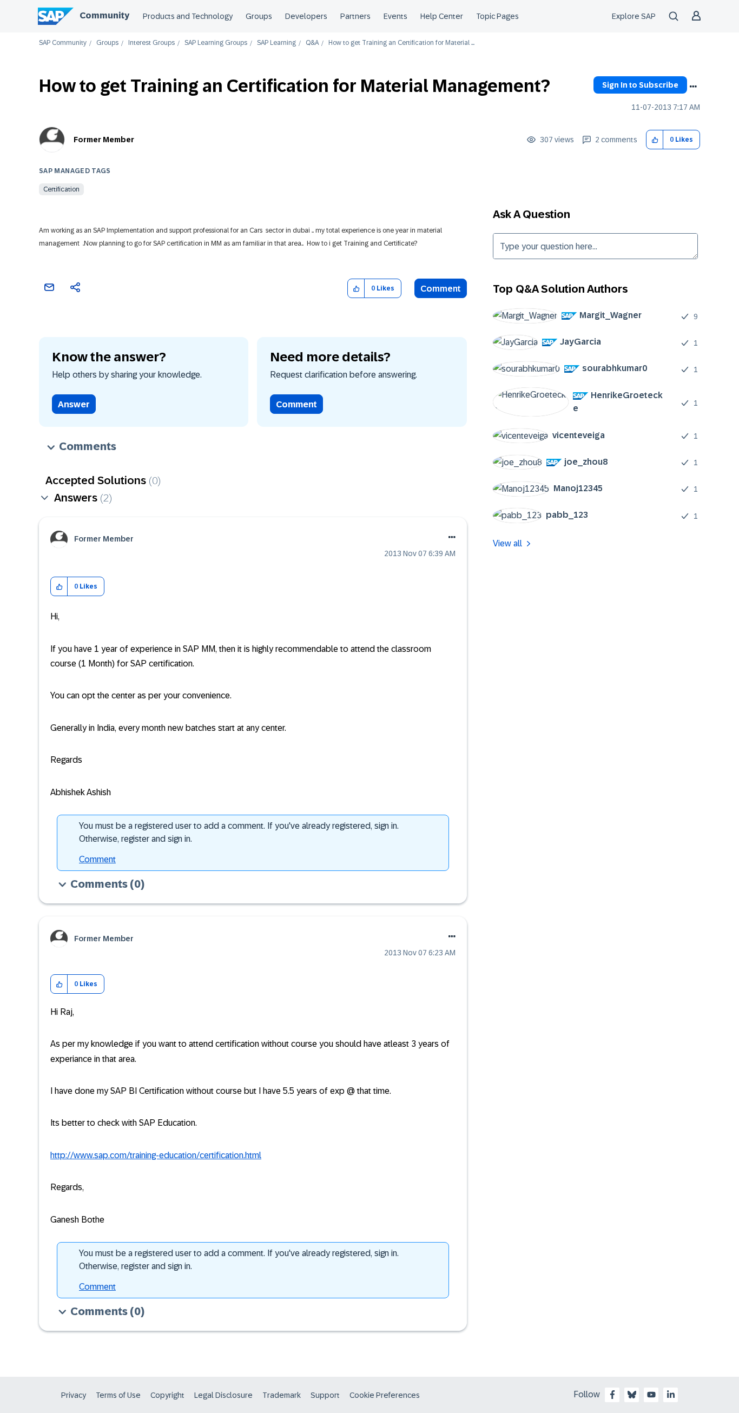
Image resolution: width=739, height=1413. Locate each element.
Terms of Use (118, 1395)
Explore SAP (634, 16)
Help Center (441, 16)
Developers (306, 16)
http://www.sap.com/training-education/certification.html (155, 1155)
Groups (259, 16)
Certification (61, 189)
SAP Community (63, 43)
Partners (355, 16)
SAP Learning (276, 43)
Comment (440, 288)
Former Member (104, 139)
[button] (654, 139)
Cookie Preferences (384, 1395)
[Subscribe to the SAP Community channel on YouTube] (651, 1394)
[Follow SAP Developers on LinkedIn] (671, 1394)
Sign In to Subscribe (640, 85)
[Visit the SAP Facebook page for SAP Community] (612, 1394)
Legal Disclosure (223, 1395)
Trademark (281, 1395)
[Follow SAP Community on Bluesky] (632, 1394)
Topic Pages (497, 16)
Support (325, 1395)
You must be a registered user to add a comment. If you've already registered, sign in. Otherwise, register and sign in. (239, 832)
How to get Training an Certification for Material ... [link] (401, 43)
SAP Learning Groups (215, 43)
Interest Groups (151, 43)
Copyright (167, 1395)
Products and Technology (188, 16)
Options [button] (693, 86)
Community (104, 15)
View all (507, 543)
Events (395, 16)
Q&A (312, 43)
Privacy (73, 1395)
